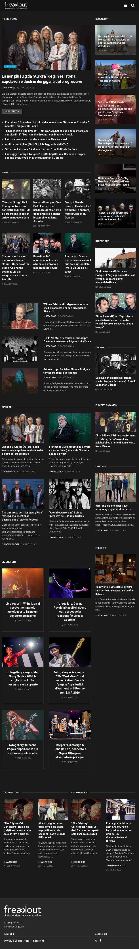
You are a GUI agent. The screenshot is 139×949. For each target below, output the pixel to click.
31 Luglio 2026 (29, 544)
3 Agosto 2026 (107, 85)
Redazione (51, 316)
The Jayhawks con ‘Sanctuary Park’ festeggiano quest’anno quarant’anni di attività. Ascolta (22, 516)
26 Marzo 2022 (118, 530)
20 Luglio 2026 (107, 224)
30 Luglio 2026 (23, 621)
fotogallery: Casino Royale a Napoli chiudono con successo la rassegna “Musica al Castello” (70, 612)
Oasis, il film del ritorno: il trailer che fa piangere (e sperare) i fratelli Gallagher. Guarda (78, 210)
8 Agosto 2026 (73, 276)
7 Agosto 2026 (66, 316)
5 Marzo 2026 (103, 332)
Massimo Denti (11, 544)
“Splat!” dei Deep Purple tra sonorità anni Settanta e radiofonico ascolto (113, 216)
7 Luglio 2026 (114, 870)
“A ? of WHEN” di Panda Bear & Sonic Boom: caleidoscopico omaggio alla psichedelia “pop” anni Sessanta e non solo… (115, 109)
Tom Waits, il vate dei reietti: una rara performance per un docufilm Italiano (114, 590)
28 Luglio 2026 (71, 762)
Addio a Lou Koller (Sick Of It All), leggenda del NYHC (36, 144)
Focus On (10, 66)
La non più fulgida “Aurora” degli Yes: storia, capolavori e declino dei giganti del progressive (22, 450)
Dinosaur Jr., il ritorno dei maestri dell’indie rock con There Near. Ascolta (113, 77)
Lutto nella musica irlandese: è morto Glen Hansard (36, 139)
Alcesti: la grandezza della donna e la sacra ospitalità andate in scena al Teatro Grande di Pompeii (51, 830)
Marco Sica (10, 88)
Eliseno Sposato (116, 866)
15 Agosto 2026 (42, 273)
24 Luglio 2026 (73, 537)
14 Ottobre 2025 (119, 615)
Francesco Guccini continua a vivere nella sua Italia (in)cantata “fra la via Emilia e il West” (78, 264)
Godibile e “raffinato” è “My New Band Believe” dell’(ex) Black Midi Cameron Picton (113, 181)
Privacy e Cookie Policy (16, 941)
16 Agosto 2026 (10, 284)
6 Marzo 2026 (103, 451)
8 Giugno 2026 (104, 287)
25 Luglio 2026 (23, 689)
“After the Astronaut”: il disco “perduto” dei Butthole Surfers (41, 149)
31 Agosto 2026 (26, 88)
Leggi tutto (12, 111)
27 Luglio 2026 (71, 625)
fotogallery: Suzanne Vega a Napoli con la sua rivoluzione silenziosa (23, 749)
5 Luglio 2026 (46, 866)
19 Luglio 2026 (12, 866)
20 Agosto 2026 (107, 120)
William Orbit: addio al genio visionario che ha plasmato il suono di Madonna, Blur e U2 (65, 308)
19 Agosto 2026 (73, 222)
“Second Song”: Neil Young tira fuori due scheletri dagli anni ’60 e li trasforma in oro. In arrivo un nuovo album (16, 210)
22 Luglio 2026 (23, 758)
